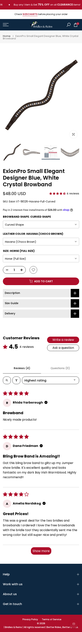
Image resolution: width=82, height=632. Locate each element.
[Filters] (16, 380)
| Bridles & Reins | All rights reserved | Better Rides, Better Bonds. (41, 627)
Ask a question (63, 348)
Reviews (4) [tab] (22, 368)
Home (6, 36)
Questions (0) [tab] (60, 368)
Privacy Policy (30, 619)
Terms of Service (51, 619)
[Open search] (7, 380)
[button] (58, 193)
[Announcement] (42, 4)
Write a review (63, 340)
